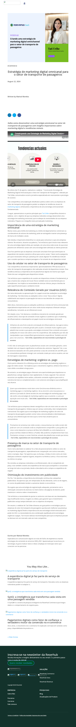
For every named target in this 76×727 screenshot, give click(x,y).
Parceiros (11, 698)
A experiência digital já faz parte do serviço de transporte (34, 577)
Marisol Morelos (22, 96)
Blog (41, 694)
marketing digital (14, 207)
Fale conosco (12, 704)
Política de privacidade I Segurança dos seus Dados (33, 715)
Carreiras (11, 701)
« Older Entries (13, 637)
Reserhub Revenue (46, 682)
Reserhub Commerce (47, 674)
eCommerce (12, 66)
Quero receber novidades (21, 663)
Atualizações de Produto (48, 697)
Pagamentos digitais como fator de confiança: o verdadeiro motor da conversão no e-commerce (35, 621)
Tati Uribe (45, 213)
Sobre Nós (11, 694)
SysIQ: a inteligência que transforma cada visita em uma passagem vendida (37, 598)
